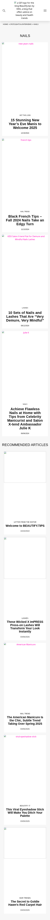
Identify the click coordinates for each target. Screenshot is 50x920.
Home (5, 24)
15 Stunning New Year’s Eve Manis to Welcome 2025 (25, 124)
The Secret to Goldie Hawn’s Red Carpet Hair (25, 903)
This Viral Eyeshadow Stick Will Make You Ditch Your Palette (25, 813)
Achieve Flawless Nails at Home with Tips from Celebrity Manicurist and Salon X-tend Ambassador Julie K (25, 418)
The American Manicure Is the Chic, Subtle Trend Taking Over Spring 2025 (25, 720)
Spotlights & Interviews (21, 24)
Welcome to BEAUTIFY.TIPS (25, 525)
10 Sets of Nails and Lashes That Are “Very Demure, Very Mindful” (25, 316)
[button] (45, 10)
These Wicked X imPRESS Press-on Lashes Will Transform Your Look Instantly (25, 626)
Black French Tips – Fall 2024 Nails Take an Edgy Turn (25, 220)
